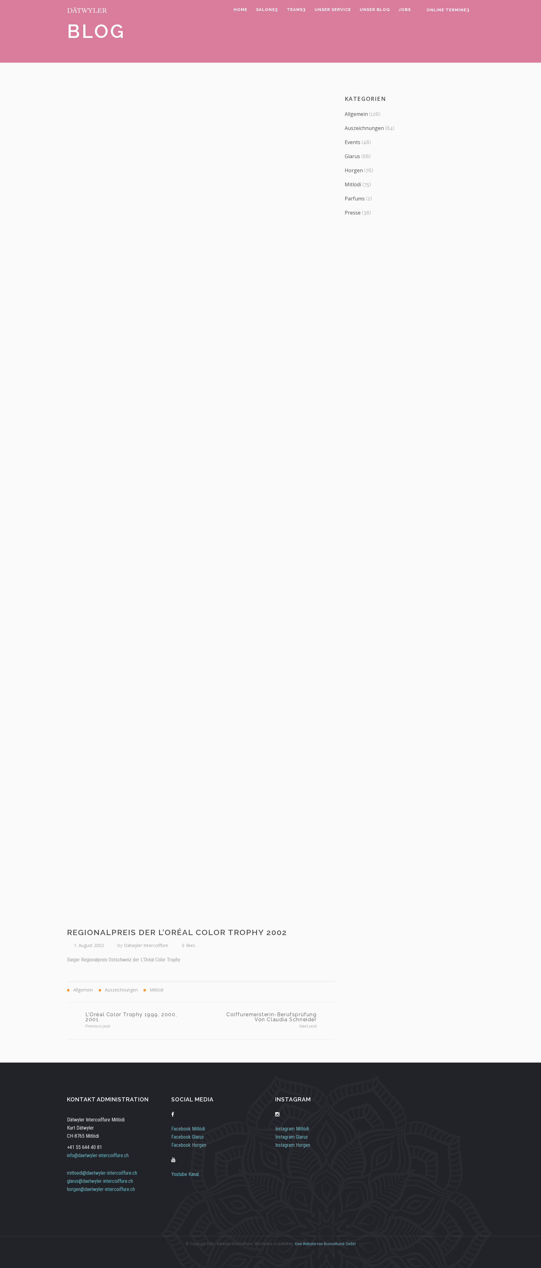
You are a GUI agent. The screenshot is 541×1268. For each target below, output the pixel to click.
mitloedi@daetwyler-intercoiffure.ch (102, 1173)
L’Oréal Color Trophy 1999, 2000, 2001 (131, 1017)
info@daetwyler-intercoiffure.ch (98, 1155)
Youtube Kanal (185, 1174)
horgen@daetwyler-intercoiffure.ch (101, 1189)
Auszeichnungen (364, 128)
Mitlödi (353, 184)
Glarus (352, 156)
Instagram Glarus (291, 1137)
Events (352, 142)
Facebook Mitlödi (188, 1129)
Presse (353, 212)
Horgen (354, 170)
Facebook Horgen (188, 1145)
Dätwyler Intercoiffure (146, 945)
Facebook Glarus (187, 1137)
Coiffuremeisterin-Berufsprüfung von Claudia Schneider (271, 1017)
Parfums (355, 198)
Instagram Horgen (292, 1145)
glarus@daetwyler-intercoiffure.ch (100, 1181)
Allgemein (356, 114)
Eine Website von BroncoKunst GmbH (325, 1243)
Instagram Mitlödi (292, 1129)
